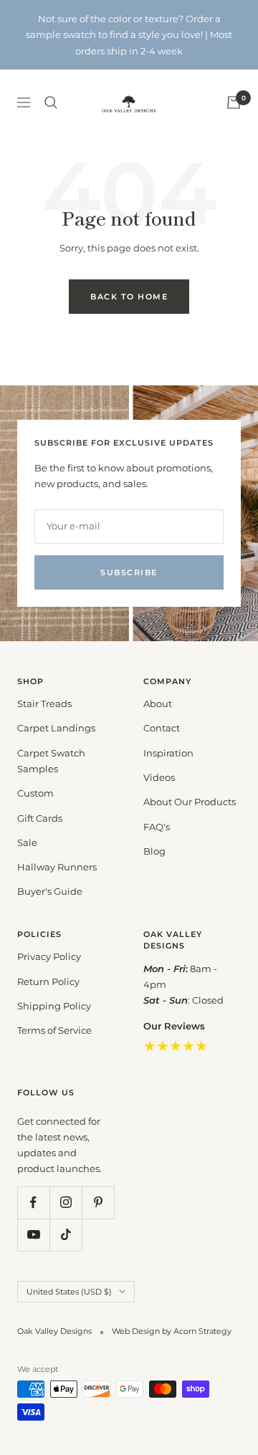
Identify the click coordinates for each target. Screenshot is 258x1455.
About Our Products (189, 801)
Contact (161, 728)
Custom (35, 793)
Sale (27, 842)
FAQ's (156, 826)
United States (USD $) (69, 1292)
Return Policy (48, 981)
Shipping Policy (54, 1006)
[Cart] (233, 102)
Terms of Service (54, 1030)
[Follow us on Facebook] (33, 1202)
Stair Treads (44, 703)
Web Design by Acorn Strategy (171, 1331)
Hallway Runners (57, 867)
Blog (154, 851)
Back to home (129, 297)
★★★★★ (175, 1046)
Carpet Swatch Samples (51, 760)
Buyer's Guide (49, 891)
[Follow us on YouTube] (33, 1235)
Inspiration (168, 753)
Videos (159, 777)
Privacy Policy (49, 956)
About (157, 703)
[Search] (50, 102)
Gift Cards (39, 818)
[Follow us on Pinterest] (98, 1202)
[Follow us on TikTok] (65, 1235)
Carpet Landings (56, 728)
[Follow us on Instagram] (65, 1202)
